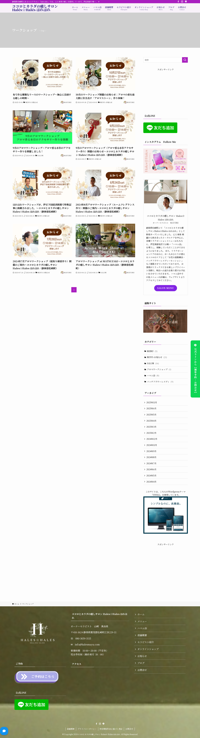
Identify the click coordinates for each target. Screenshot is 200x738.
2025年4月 (151, 420)
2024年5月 (151, 475)
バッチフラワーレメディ (160, 381)
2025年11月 (151, 402)
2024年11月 (151, 445)
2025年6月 (151, 408)
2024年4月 (151, 481)
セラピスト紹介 (145, 642)
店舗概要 (142, 635)
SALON (153, 363)
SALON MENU (165, 288)
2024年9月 (151, 451)
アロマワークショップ (159, 369)
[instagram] (182, 1)
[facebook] (178, 1)
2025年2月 (151, 432)
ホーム (141, 614)
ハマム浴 (153, 375)
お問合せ (142, 670)
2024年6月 (151, 469)
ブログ (141, 663)
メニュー (142, 621)
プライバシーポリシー (87, 728)
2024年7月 (151, 463)
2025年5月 (151, 414)
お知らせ (142, 656)
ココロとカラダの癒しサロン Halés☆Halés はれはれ (35, 7)
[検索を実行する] (185, 60)
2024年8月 (151, 457)
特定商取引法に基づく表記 (111, 728)
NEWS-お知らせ (157, 357)
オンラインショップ (148, 649)
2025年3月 (151, 426)
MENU (152, 351)
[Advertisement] (165, 89)
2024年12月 (151, 438)
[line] (186, 1)
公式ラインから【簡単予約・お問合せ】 (195, 371)
